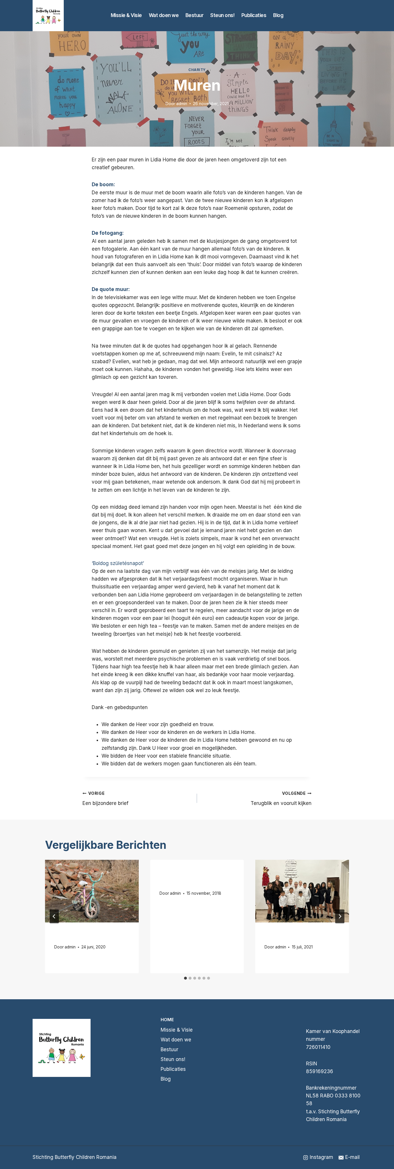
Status (63, 936)
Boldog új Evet (285, 936)
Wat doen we (164, 15)
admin (181, 103)
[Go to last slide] (54, 916)
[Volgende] (339, 916)
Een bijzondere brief (105, 798)
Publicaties (254, 15)
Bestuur (194, 15)
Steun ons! (222, 15)
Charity (197, 70)
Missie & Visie (126, 15)
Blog (278, 15)
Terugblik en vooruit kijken (281, 798)
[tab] (185, 978)
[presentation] (92, 891)
